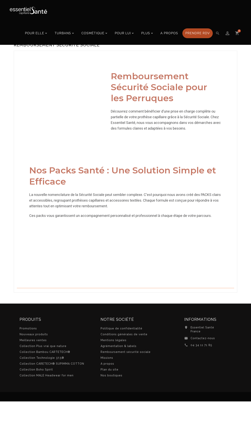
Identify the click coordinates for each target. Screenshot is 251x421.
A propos (107, 363)
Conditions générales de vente (124, 334)
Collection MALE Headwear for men (47, 375)
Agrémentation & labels (118, 346)
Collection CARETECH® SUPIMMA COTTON (52, 363)
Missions (107, 357)
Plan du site (109, 369)
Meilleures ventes (33, 340)
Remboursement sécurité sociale (126, 351)
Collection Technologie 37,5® (42, 357)
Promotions (28, 328)
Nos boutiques (111, 375)
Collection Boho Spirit (36, 369)
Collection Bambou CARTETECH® (45, 351)
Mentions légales (113, 340)
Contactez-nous (203, 338)
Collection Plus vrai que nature (43, 346)
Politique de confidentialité (121, 328)
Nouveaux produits (34, 334)
